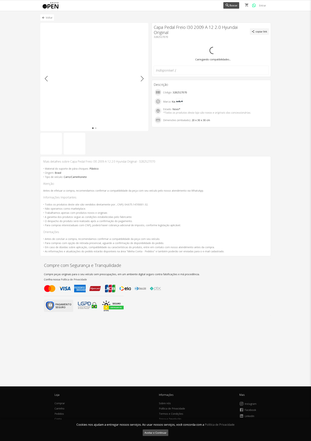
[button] (47, 17)
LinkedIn (249, 416)
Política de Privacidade (220, 425)
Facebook (250, 410)
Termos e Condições (171, 413)
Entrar (262, 5)
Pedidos (59, 413)
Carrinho (59, 408)
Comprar (60, 403)
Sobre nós (165, 403)
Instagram (250, 403)
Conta (58, 419)
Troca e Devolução (170, 419)
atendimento (168, 48)
